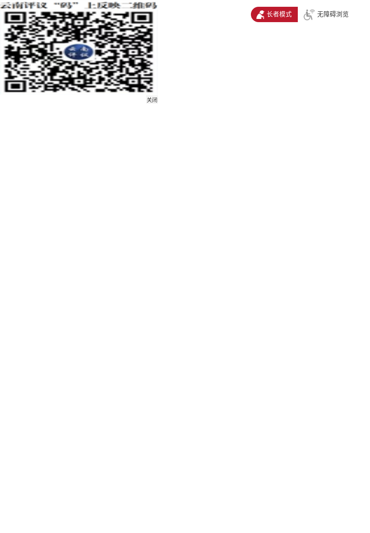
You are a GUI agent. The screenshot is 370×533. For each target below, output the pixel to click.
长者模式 (279, 14)
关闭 (152, 100)
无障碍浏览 (333, 14)
